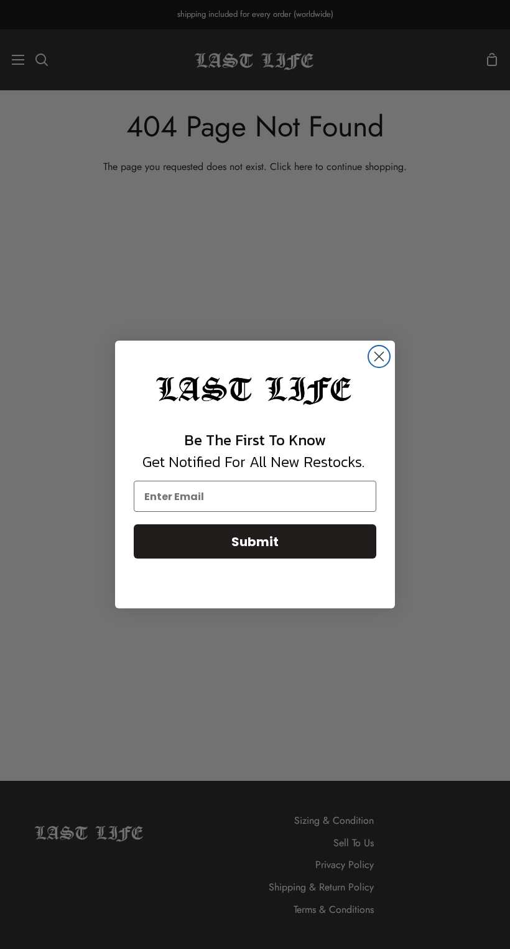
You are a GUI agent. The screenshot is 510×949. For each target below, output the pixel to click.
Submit (255, 541)
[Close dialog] (379, 356)
